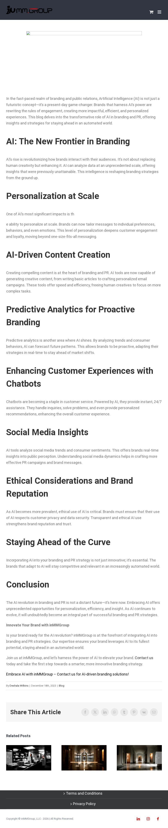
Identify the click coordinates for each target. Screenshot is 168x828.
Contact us (144, 658)
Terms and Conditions (84, 793)
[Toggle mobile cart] (151, 12)
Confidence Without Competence (84, 758)
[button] (9, 758)
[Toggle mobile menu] (160, 12)
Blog (61, 685)
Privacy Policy (84, 804)
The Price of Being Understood (139, 758)
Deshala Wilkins (19, 685)
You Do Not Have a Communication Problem (29, 758)
